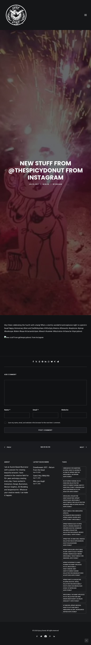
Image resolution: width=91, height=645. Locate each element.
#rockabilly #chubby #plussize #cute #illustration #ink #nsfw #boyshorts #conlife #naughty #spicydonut (74, 598)
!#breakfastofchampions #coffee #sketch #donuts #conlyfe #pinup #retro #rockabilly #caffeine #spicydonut (72, 472)
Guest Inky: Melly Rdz (41, 475)
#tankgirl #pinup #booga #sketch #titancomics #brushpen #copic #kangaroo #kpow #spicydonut (73, 608)
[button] (33, 361)
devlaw (58, 184)
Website (64, 410)
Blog (47, 184)
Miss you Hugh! (39, 481)
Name (7, 410)
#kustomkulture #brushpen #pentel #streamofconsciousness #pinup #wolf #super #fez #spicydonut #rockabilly (73, 515)
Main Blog (45, 447)
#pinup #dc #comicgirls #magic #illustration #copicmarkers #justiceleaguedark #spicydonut (74, 542)
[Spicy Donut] (45, 15)
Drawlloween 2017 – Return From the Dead (43, 468)
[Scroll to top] (86, 640)
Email (36, 410)
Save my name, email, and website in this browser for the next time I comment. (34, 423)
